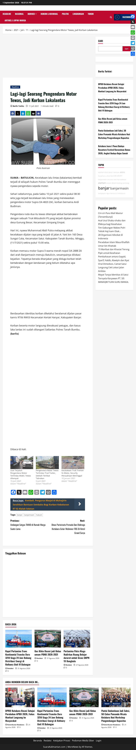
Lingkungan (78, 13)
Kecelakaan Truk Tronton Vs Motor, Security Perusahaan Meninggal (72, 473)
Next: (68, 527)
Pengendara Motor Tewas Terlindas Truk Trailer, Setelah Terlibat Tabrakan (47, 474)
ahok (108, 176)
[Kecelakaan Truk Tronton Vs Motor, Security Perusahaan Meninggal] (72, 462)
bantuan (116, 172)
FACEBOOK (126, 17)
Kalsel (11, 703)
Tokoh (91, 13)
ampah (108, 183)
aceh (115, 179)
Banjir (111, 172)
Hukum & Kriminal (49, 13)
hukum (39, 515)
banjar (19, 515)
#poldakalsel (121, 179)
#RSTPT (119, 176)
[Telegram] (132, 43)
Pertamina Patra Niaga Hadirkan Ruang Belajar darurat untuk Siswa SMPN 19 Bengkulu (76, 656)
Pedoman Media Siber (83, 740)
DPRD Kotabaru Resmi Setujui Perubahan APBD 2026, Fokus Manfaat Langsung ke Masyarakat (112, 88)
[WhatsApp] (132, 32)
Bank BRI (113, 176)
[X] (132, 21)
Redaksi (10, 668)
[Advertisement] (48, 56)
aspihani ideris (103, 172)
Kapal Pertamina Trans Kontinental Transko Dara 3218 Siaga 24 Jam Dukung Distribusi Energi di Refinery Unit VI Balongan (18, 657)
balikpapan (102, 193)
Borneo (31, 13)
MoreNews (73, 746)
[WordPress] (132, 48)
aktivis (122, 172)
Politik (65, 13)
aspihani (102, 183)
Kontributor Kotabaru (15, 725)
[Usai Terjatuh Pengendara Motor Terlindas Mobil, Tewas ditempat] (21, 462)
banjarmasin (29, 515)
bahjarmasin (102, 179)
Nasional (19, 13)
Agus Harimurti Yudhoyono (115, 193)
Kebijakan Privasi (61, 740)
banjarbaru (102, 176)
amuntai (110, 179)
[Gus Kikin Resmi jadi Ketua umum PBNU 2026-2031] (48, 639)
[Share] (132, 53)
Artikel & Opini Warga (15, 20)
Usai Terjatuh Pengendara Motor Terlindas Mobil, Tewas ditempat (20, 474)
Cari (100, 41)
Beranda (37, 740)
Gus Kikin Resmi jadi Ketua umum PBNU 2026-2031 (48, 652)
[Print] (132, 37)
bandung (126, 183)
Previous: (27, 524)
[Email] (132, 27)
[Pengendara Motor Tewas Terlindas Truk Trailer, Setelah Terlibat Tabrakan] (47, 462)
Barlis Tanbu (18, 106)
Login (98, 740)
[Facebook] (132, 16)
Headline (7, 13)
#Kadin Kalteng (117, 183)
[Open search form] (111, 17)
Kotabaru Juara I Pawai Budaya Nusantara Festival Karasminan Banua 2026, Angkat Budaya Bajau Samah (114, 150)
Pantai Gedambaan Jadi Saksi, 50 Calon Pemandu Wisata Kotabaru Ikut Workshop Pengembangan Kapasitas (114, 134)
